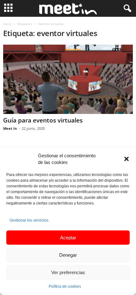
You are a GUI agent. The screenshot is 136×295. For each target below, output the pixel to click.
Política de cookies (65, 286)
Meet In (10, 128)
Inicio (7, 24)
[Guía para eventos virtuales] (68, 79)
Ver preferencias (68, 272)
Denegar (68, 255)
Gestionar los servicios (28, 220)
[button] (126, 159)
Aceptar (68, 237)
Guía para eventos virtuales (43, 120)
